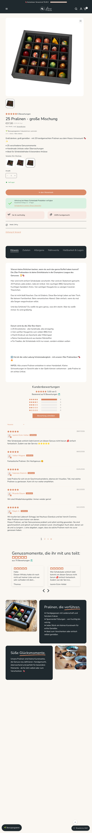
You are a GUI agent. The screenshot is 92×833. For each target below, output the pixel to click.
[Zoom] (80, 21)
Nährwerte (53, 250)
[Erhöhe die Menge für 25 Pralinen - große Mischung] (15, 175)
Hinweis (14, 250)
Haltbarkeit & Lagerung (75, 250)
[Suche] (76, 8)
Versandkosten (21, 126)
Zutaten (26, 250)
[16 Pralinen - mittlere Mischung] (20, 162)
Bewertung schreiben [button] (46, 416)
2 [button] (44, 539)
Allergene (39, 250)
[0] (84, 8)
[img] (13, 431)
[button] (11, 114)
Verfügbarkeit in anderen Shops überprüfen (27, 205)
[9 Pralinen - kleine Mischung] (10, 162)
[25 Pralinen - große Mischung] (30, 162)
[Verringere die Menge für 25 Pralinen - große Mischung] (7, 175)
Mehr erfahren (18, 134)
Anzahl (8, 171)
